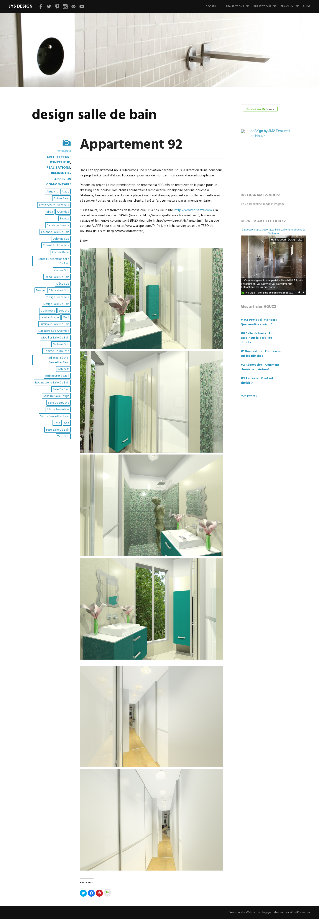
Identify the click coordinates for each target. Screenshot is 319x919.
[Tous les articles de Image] (51, 142)
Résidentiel (61, 173)
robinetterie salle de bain (52, 382)
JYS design (21, 6)
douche (64, 310)
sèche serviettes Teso (54, 416)
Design (40, 290)
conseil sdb (61, 270)
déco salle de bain (57, 277)
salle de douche (58, 402)
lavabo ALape (50, 317)
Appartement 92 (131, 145)
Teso (57, 423)
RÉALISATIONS (235, 6)
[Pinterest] (57, 6)
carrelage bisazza (58, 225)
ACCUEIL (211, 6)
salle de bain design (56, 396)
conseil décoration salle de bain (53, 261)
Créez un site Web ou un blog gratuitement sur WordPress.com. (269, 912)
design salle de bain (56, 304)
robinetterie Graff (57, 375)
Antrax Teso (61, 198)
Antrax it (52, 191)
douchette (48, 310)
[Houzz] (73, 6)
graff (66, 317)
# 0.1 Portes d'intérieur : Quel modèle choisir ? (259, 322)
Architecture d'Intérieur (58, 159)
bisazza (64, 218)
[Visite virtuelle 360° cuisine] (82, 6)
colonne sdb (61, 238)
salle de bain (61, 389)
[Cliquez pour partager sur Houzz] (107, 893)
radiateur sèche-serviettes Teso (58, 360)
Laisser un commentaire (58, 181)
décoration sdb (59, 290)
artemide (63, 211)
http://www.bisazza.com (193, 210)
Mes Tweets (249, 396)
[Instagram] (65, 6)
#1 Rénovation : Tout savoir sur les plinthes (261, 353)
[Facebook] (40, 6)
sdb (66, 423)
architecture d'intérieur (54, 205)
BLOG (306, 6)
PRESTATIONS (262, 6)
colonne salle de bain (55, 232)
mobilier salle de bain (55, 337)
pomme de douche (56, 351)
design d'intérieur (57, 297)
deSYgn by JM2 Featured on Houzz (270, 133)
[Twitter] (49, 6)
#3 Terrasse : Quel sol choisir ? (257, 380)
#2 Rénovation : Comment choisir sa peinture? (260, 367)
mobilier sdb (61, 344)
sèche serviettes (58, 409)
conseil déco (60, 252)
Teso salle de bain (57, 429)
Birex (49, 211)
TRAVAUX (287, 6)
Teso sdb (63, 436)
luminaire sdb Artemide (53, 330)
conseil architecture (56, 245)
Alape (65, 191)
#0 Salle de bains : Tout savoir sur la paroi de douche (258, 338)
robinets (63, 369)
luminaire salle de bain (54, 324)
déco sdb (62, 283)
